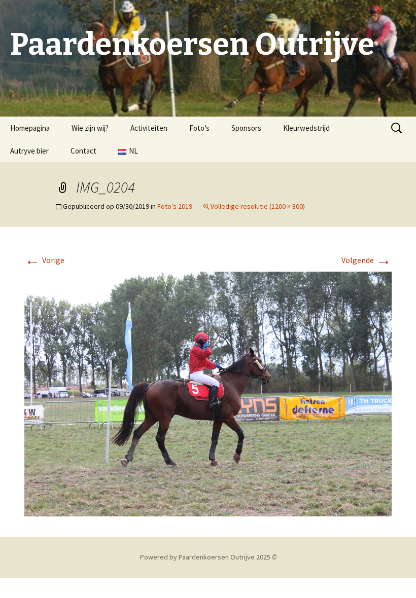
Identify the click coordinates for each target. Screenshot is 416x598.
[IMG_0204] (208, 393)
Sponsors (246, 128)
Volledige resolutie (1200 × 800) (258, 206)
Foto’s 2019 (174, 206)
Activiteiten (148, 128)
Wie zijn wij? (90, 128)
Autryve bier (29, 151)
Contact (83, 151)
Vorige (44, 260)
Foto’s (199, 128)
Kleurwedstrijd (306, 128)
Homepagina (30, 128)
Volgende (366, 260)
